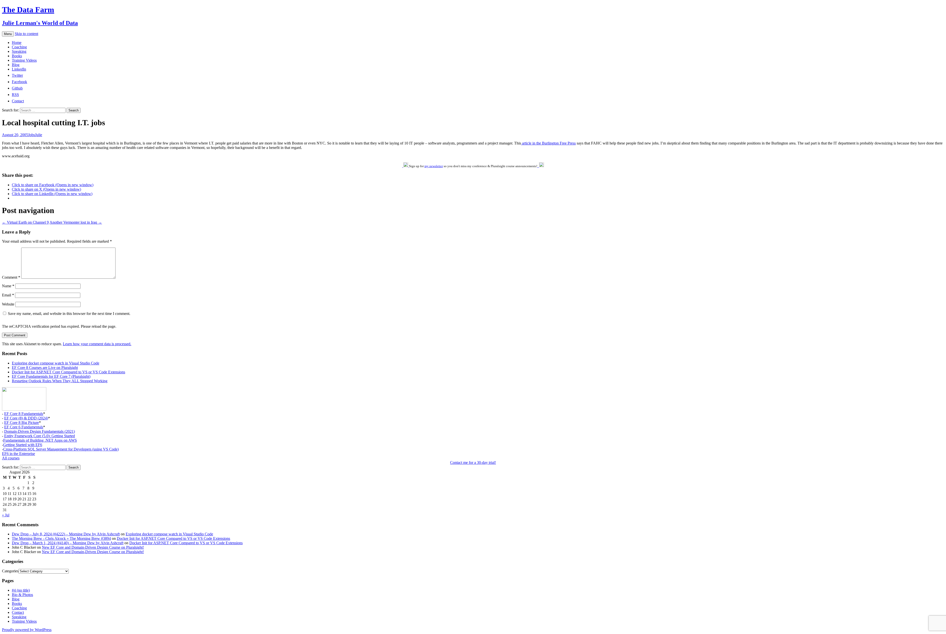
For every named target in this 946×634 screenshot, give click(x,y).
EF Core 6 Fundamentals (23, 427)
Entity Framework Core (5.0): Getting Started (39, 436)
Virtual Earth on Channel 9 (25, 222)
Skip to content (26, 34)
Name (8, 286)
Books (17, 56)
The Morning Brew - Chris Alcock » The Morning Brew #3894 (61, 538)
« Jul (5, 515)
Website (8, 304)
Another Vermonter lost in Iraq (76, 222)
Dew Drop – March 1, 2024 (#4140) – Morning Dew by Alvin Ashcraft (67, 543)
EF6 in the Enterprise (18, 454)
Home (16, 42)
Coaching (19, 47)
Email (8, 295)
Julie (38, 135)
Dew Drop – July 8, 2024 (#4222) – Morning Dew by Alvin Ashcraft (66, 534)
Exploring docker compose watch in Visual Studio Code (55, 363)
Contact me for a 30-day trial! (473, 462)
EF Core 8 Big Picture (21, 422)
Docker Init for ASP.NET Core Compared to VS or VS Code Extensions (68, 372)
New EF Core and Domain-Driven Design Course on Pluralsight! (93, 547)
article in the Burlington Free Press (548, 143)
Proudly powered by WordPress (26, 630)
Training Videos (24, 60)
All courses (10, 458)
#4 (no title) (21, 590)
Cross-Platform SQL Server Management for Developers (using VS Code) (61, 449)
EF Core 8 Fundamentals (23, 414)
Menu (8, 34)
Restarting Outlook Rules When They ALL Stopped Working (59, 381)
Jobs (31, 135)
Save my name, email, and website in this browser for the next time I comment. (69, 313)
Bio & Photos (22, 595)
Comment (11, 277)
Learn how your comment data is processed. (97, 344)
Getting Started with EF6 (22, 445)
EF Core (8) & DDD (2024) (26, 418)
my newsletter (433, 166)
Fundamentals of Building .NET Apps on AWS (40, 440)
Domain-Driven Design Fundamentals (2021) (39, 431)
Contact (18, 612)
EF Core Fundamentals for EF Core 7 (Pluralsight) (51, 376)
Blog (15, 65)
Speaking (19, 51)
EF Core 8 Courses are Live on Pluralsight (45, 367)
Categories (10, 571)
